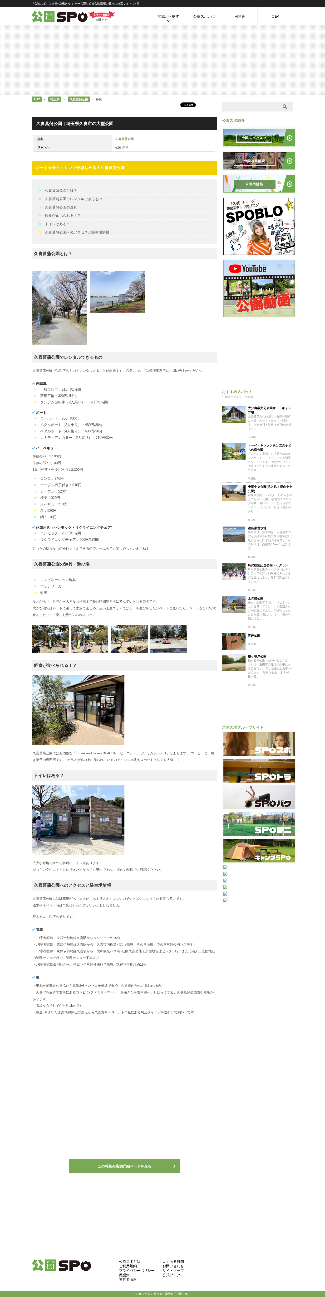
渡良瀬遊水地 (257, 528)
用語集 (239, 16)
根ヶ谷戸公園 (257, 656)
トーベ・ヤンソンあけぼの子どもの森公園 (269, 447)
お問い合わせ (173, 1266)
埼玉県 (54, 99)
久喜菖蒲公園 (79, 99)
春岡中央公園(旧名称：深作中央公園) (270, 489)
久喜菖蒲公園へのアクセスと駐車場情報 (77, 232)
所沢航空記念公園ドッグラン (268, 565)
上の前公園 (255, 598)
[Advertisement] (162, 59)
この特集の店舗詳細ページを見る (124, 1166)
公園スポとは (204, 16)
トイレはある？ (57, 224)
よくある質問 (173, 1261)
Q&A (275, 16)
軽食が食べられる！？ (63, 215)
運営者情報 (128, 1280)
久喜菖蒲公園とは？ (61, 191)
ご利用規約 (128, 1266)
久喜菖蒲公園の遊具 (61, 207)
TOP (37, 99)
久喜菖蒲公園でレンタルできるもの (73, 199)
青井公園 (254, 635)
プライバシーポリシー (137, 1270)
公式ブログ (171, 1275)
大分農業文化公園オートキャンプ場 (269, 410)
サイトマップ (173, 1270)
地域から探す (168, 16)
